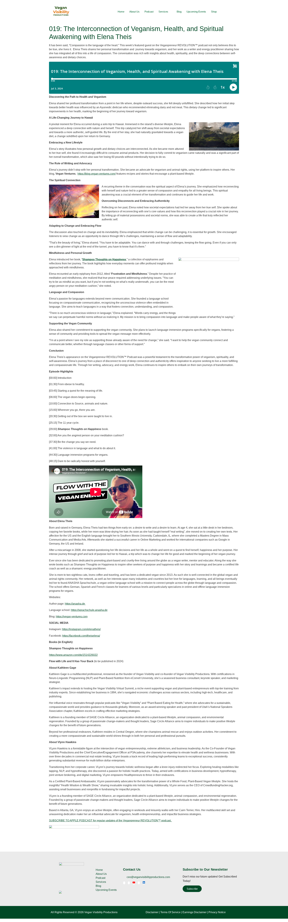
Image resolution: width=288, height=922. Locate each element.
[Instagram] (139, 882)
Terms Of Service (170, 912)
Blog (179, 11)
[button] (233, 11)
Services (163, 11)
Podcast (149, 11)
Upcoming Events (196, 11)
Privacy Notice (217, 912)
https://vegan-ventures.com (72, 616)
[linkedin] (143, 882)
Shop (214, 11)
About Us (134, 11)
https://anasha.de (75, 603)
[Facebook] (124, 882)
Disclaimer (152, 912)
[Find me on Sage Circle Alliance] (60, 892)
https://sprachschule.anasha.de (89, 610)
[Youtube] (133, 882)
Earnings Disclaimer (194, 912)
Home (121, 11)
